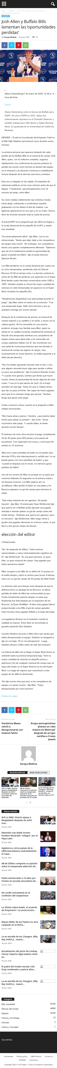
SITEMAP (22, 1060)
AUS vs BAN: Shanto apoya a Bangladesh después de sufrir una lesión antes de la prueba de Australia (9, 792)
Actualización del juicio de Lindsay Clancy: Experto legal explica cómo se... (20, 954)
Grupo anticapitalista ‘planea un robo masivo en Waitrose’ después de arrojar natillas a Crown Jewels (43, 731)
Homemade (8, 1056)
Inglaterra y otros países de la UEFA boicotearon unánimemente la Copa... (19, 851)
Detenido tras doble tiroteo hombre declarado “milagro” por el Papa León (20, 835)
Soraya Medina (10, 37)
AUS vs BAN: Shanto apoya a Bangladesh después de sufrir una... (17, 820)
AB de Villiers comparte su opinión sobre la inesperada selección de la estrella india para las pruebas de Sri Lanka (28, 792)
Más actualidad (8, 1004)
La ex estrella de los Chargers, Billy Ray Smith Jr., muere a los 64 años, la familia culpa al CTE (46, 791)
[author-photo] (28, 753)
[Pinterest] (19, 45)
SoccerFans (7, 1040)
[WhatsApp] (25, 45)
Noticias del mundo (10, 1009)
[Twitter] (12, 45)
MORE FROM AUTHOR (38, 772)
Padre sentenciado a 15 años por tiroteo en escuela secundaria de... (19, 879)
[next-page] (30, 802)
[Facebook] (5, 45)
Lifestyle (5, 1022)
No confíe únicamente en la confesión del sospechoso (16, 894)
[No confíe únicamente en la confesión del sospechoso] (47, 895)
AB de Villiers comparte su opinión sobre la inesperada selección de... (19, 865)
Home (4, 11)
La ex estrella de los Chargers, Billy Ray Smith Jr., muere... (20, 938)
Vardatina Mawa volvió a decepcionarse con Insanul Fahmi (12, 728)
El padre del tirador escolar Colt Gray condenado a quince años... (19, 968)
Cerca (7, 104)
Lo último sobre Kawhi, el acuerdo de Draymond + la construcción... (19, 909)
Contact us (49, 1056)
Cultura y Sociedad (10, 1027)
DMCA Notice (36, 1056)
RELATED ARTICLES (17, 772)
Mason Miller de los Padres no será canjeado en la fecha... (20, 923)
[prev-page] (26, 802)
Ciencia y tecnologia (10, 1018)
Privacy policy (22, 1056)
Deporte (12, 11)
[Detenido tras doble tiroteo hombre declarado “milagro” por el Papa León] (47, 836)
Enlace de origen (10, 696)
